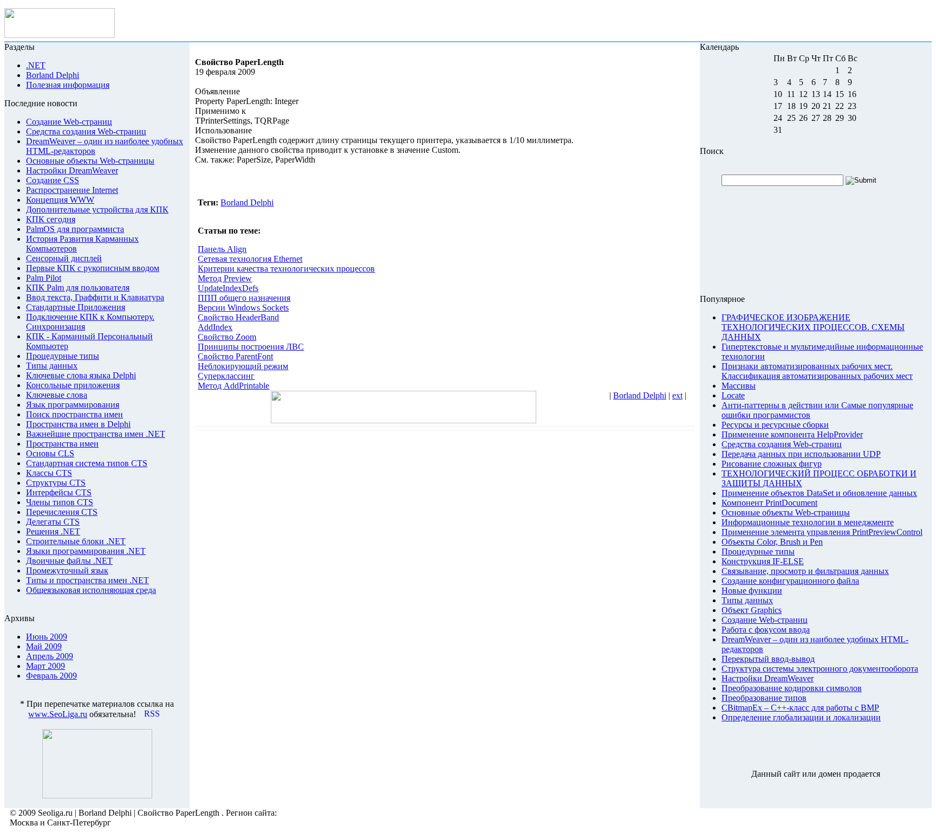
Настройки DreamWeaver (72, 170)
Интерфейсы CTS (59, 492)
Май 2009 (44, 646)
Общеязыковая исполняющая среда (91, 590)
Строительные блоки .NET (76, 541)
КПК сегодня (50, 219)
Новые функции (752, 590)
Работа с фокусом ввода (766, 629)
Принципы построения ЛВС (251, 346)
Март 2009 (45, 665)
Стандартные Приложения (75, 307)
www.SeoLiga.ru (57, 714)
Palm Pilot (43, 277)
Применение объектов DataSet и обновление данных (819, 493)
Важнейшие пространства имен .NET (95, 433)
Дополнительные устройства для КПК (97, 209)
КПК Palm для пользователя (77, 287)
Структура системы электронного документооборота (820, 668)
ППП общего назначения (244, 297)
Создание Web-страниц (69, 121)
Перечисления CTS (62, 512)
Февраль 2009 (51, 675)
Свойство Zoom (227, 336)
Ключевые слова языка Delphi (81, 375)
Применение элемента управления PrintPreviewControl (822, 532)
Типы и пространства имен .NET (87, 580)
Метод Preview (225, 278)
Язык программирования (72, 404)
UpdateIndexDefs (228, 288)
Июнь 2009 (46, 636)
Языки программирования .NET (86, 551)
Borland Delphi (247, 202)
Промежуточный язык (67, 570)
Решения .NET (53, 531)
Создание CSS (52, 180)
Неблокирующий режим (243, 366)
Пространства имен (62, 443)
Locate (733, 395)
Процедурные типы (62, 355)
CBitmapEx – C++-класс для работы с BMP (800, 707)
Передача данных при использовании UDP (801, 454)
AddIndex (215, 327)
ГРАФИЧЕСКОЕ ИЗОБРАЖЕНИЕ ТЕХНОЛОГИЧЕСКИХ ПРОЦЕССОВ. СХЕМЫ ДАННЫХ (813, 327)
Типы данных (51, 365)
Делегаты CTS (53, 521)
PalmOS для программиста (75, 229)
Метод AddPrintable (233, 385)
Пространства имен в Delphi (78, 424)
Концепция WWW (60, 199)
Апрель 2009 (49, 656)
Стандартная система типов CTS (86, 463)
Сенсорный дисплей (64, 258)
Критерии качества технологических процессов (286, 268)
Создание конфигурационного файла (790, 580)
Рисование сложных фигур (772, 463)
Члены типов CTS (59, 502)
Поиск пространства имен (74, 414)
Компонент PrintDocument (769, 502)
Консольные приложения (73, 385)
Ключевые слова (56, 394)
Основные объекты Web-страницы (90, 160)
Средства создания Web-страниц (86, 131)
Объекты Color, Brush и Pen (772, 541)
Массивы (739, 385)
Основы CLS (50, 453)
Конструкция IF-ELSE (763, 561)
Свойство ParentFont (235, 356)
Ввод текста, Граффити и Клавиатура (95, 297)
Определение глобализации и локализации (801, 717)
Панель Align (222, 249)
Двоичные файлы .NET (69, 560)
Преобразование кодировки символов (792, 688)
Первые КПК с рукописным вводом (92, 268)
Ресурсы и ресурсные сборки (775, 424)
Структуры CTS (56, 482)
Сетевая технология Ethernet (250, 258)
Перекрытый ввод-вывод (768, 658)
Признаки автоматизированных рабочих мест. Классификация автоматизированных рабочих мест (817, 371)
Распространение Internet (72, 190)
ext (677, 395)
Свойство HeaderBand (238, 317)
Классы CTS (49, 473)
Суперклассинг (226, 375)
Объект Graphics (752, 610)
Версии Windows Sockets (243, 307)
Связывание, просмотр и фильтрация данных (805, 571)
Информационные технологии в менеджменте (808, 522)
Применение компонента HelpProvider (792, 434)
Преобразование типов (764, 697)
